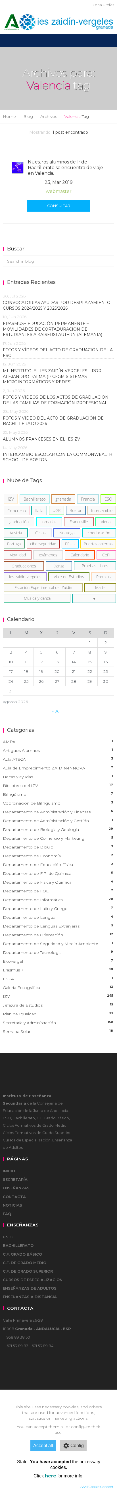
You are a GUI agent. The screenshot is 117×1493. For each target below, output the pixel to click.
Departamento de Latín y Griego (58, 908)
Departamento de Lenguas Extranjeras (58, 926)
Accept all (43, 1445)
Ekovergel (58, 961)
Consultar (58, 205)
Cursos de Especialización (32, 1279)
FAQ (7, 1213)
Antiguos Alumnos (58, 750)
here (50, 1476)
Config (77, 1445)
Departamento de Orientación (58, 934)
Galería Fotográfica (58, 987)
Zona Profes (103, 5)
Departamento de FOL (58, 891)
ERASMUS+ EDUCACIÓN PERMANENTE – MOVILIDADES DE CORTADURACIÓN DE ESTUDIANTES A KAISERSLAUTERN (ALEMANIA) (52, 329)
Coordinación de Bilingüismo (58, 803)
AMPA (58, 741)
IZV (58, 996)
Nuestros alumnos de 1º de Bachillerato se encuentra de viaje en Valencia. (65, 167)
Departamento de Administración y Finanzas (58, 811)
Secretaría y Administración (58, 1022)
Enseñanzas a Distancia (30, 1296)
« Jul (56, 711)
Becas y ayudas (58, 776)
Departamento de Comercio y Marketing (58, 838)
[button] (94, 598)
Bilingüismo (58, 794)
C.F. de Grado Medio (24, 1262)
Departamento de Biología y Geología (58, 829)
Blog (28, 116)
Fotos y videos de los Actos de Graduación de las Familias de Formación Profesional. (55, 400)
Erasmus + (58, 970)
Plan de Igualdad (58, 1013)
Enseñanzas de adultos (30, 1288)
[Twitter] (68, 5)
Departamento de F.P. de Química (58, 873)
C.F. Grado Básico (22, 1254)
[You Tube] (76, 5)
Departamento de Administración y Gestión (58, 820)
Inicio (9, 1171)
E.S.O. (8, 1237)
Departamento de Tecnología (58, 952)
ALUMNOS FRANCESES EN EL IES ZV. (42, 439)
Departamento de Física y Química (58, 882)
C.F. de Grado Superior (28, 1271)
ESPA (58, 978)
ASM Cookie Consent (97, 1487)
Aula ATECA (58, 759)
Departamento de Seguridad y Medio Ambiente (58, 943)
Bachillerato (18, 1245)
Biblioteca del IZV (58, 785)
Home (9, 116)
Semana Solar (58, 1031)
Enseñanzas (16, 1188)
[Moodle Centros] (58, 4)
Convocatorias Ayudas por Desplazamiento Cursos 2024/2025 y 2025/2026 (56, 305)
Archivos (48, 116)
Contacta (14, 1196)
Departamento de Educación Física (58, 864)
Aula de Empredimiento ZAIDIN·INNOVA (58, 768)
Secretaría (15, 1179)
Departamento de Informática (58, 899)
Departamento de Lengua (58, 917)
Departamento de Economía (58, 855)
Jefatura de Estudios (58, 1005)
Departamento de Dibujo (58, 847)
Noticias (12, 1205)
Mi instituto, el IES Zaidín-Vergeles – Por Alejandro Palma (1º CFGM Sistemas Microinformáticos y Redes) (52, 376)
